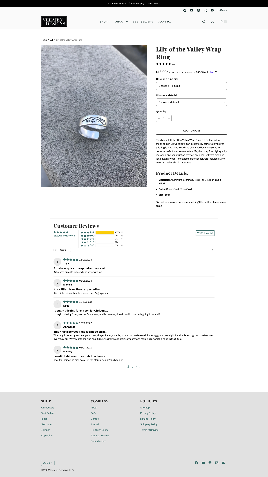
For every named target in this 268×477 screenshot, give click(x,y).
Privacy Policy (148, 413)
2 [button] (132, 366)
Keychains (47, 435)
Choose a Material (166, 95)
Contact (95, 418)
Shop (104, 21)
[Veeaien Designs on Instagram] (205, 10)
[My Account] (212, 21)
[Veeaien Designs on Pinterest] (198, 10)
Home (44, 40)
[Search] (203, 21)
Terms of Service (100, 435)
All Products (47, 407)
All (51, 40)
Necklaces (47, 424)
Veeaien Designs (58, 470)
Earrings (45, 430)
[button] (87, 232)
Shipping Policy (148, 424)
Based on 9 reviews (64, 235)
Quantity (161, 111)
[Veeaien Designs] (54, 21)
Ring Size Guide (100, 430)
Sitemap (145, 407)
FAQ (93, 413)
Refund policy (98, 441)
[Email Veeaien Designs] (212, 10)
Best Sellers (143, 21)
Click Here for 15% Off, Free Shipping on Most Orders (134, 3)
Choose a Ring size (167, 79)
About (120, 21)
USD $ (221, 10)
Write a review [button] (205, 233)
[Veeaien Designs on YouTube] (191, 10)
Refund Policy (148, 418)
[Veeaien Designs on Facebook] (184, 10)
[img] (71, 259)
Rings (44, 418)
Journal (164, 21)
